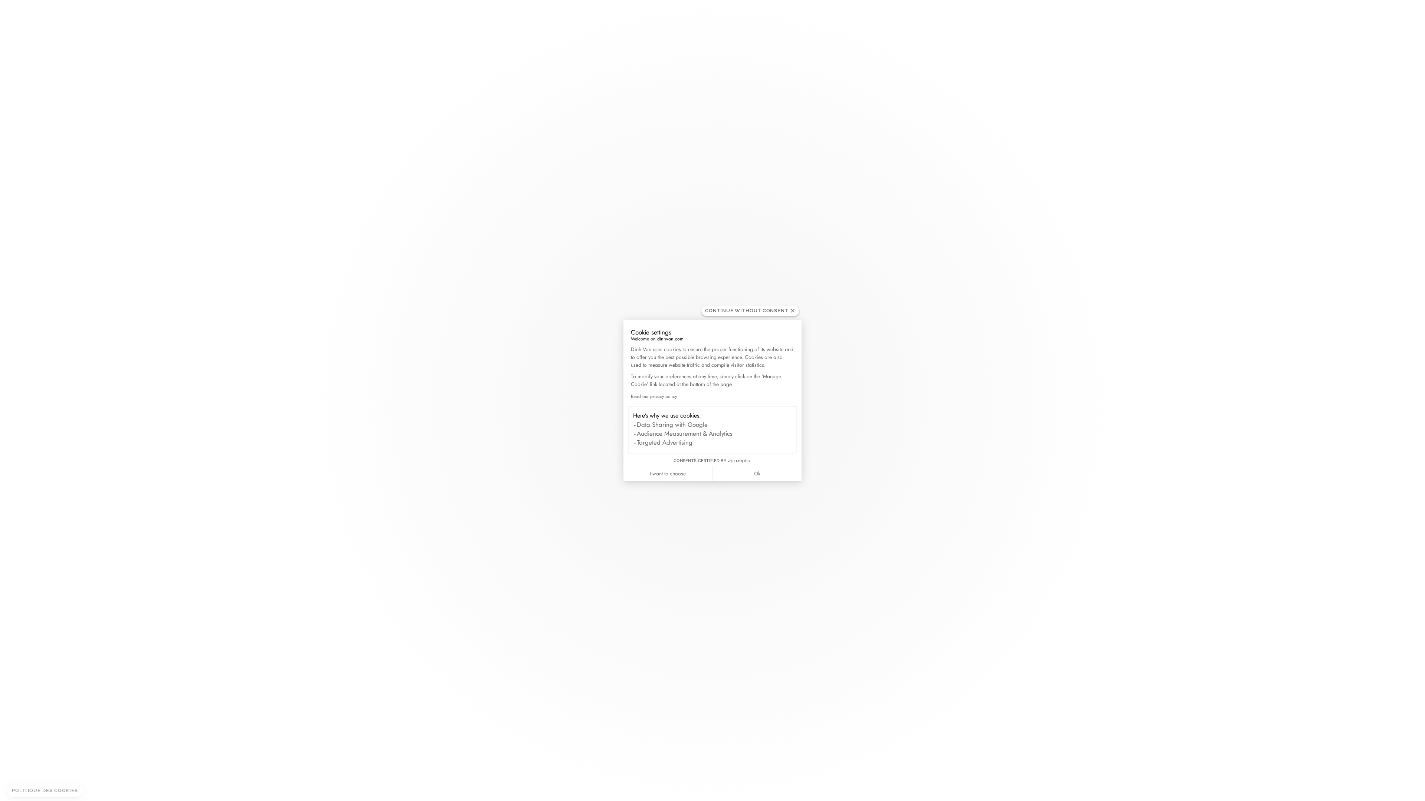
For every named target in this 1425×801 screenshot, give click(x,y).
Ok (757, 473)
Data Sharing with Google (672, 424)
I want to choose (668, 473)
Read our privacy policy (654, 396)
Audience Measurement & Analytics (685, 433)
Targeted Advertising (664, 442)
